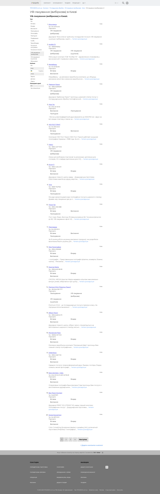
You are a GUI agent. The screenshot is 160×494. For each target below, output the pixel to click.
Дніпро (33, 79)
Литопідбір (34, 33)
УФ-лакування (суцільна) (35, 58)
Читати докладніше (79, 39)
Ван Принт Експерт (55, 393)
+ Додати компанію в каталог (91, 445)
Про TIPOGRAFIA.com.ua (80, 490)
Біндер (33, 26)
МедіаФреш (53, 64)
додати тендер (62, 482)
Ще (83, 3)
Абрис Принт (53, 313)
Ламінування (35, 31)
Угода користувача (110, 490)
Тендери (67, 3)
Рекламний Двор (55, 333)
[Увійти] (127, 2)
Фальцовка (34, 61)
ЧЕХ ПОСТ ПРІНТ (54, 124)
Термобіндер (35, 43)
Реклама (33, 482)
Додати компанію (87, 467)
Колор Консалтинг (55, 415)
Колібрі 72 (52, 44)
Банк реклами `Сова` (56, 373)
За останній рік (35, 88)
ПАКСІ (51, 145)
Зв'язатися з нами (93, 490)
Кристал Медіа (54, 267)
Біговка (33, 23)
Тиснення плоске (36, 49)
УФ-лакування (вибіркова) (35, 53)
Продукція (75, 3)
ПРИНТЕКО (53, 353)
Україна (40, 71)
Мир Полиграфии (55, 247)
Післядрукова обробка (38, 472)
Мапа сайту (120, 490)
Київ (32, 68)
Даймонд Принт (54, 84)
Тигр (50, 185)
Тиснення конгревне (34, 46)
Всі (32, 21)
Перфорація (34, 38)
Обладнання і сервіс (64, 472)
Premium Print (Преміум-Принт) (60, 287)
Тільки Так (52, 205)
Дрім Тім (52, 104)
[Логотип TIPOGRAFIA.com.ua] (36, 3)
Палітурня (34, 36)
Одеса (32, 81)
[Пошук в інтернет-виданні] (123, 2)
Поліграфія (60, 467)
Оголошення (57, 3)
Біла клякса (53, 24)
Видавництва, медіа (63, 477)
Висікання (34, 28)
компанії (47, 3)
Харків (33, 76)
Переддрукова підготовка (39, 467)
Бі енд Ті (51, 164)
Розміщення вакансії (88, 472)
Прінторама (53, 227)
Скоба (32, 41)
